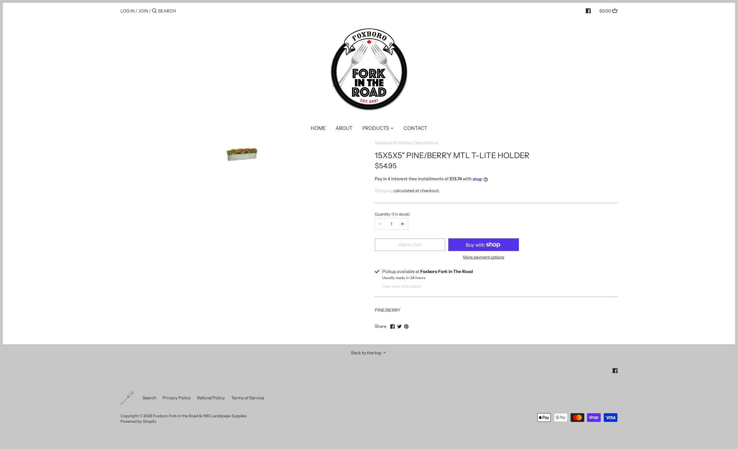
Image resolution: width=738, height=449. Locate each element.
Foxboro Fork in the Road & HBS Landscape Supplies (199, 416)
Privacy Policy (177, 398)
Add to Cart (410, 244)
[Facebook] (588, 10)
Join (143, 11)
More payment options (483, 257)
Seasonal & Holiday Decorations (406, 142)
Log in (128, 11)
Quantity (391, 214)
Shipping (384, 190)
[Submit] (154, 11)
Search (149, 398)
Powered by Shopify (138, 421)
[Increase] (402, 223)
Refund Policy (211, 398)
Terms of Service (247, 398)
